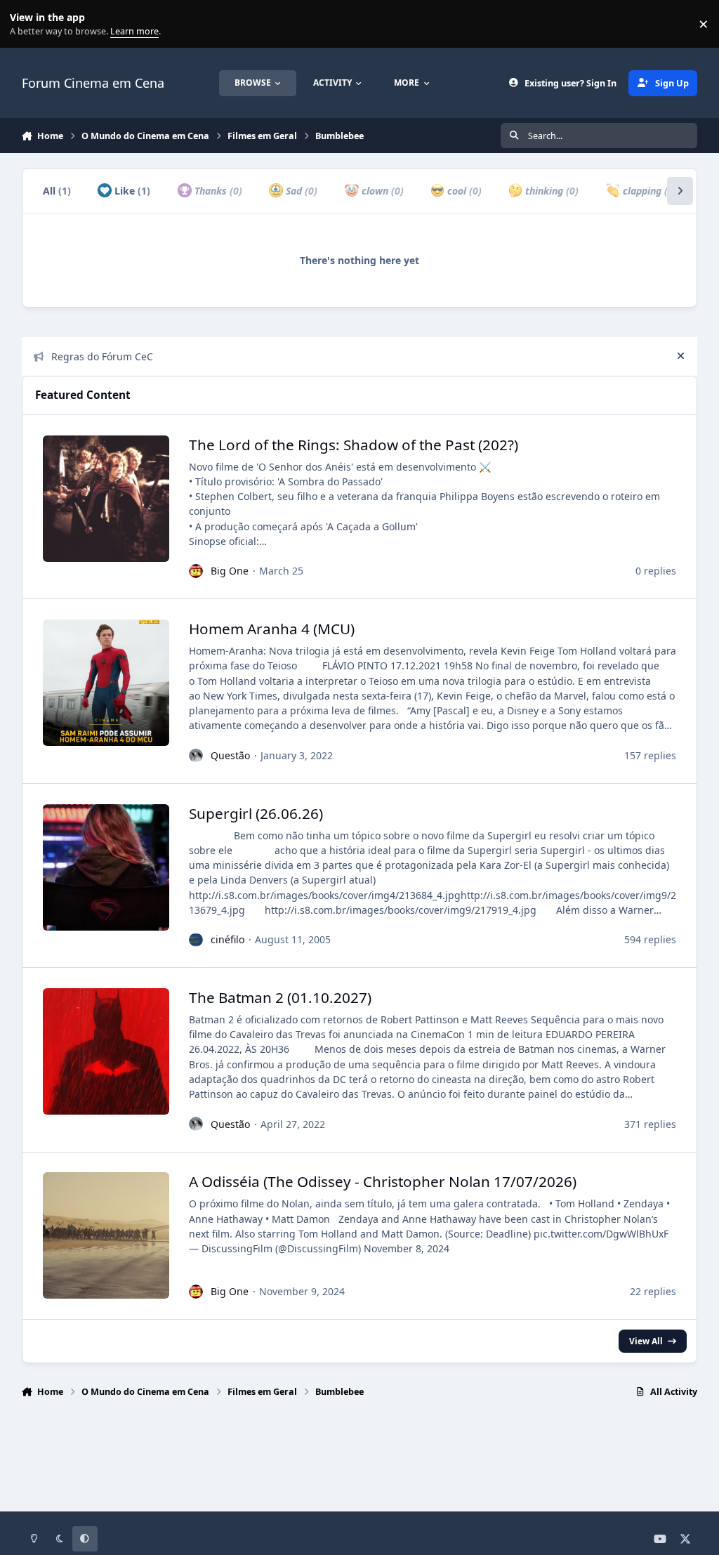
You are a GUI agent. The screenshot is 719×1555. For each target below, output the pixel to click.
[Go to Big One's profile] (196, 571)
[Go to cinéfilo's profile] (196, 940)
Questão (230, 755)
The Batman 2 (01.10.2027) (280, 997)
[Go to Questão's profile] (196, 756)
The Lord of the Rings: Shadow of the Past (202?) (353, 444)
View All (646, 1340)
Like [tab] (131, 190)
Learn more (27, 24)
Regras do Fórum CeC (102, 356)
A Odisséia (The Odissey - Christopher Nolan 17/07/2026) (382, 1181)
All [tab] (57, 190)
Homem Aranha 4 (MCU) (272, 628)
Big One (230, 570)
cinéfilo (227, 939)
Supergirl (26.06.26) (256, 813)
